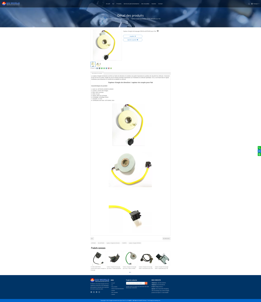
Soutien (154, 3)
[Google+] (94, 292)
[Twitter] (99, 292)
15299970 (124, 243)
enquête (132, 36)
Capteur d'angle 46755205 (135, 243)
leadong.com (157, 300)
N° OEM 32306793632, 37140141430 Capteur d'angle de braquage (96, 268)
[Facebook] (91, 292)
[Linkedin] (96, 292)
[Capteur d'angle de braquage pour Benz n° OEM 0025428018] (113, 258)
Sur (113, 3)
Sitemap (144, 300)
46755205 (93, 243)
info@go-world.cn (159, 286)
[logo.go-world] (99, 280)
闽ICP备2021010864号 (137, 300)
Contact (160, 3)
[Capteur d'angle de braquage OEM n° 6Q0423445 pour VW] (161, 258)
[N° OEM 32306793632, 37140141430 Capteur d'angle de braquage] (97, 258)
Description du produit (97, 73)
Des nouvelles (145, 3)
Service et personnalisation (131, 3)
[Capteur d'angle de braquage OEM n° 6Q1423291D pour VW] (145, 258)
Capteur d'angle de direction (113, 243)
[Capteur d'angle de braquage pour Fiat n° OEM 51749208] (129, 258)
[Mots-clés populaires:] (146, 283)
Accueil (108, 3)
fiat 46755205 (101, 243)
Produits (119, 3)
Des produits (114, 286)
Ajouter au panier (132, 40)
